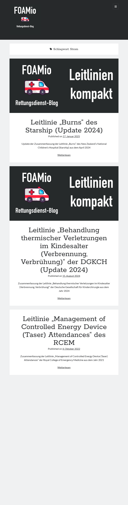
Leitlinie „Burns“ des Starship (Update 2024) (64, 86)
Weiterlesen (64, 154)
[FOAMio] (25, 33)
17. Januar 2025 (71, 136)
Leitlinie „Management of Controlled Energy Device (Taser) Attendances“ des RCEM (64, 330)
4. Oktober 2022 (71, 348)
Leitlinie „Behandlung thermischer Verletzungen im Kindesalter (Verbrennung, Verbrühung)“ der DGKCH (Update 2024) (64, 193)
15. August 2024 (71, 275)
